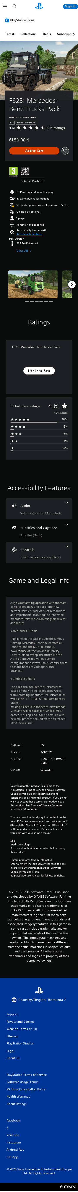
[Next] (72, 284)
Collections (28, 34)
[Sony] (68, 1190)
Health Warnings (20, 844)
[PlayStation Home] (39, 6)
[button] (29, 234)
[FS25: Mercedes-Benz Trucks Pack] (33, 284)
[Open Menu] (5, 6)
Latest (9, 34)
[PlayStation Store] (20, 20)
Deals (47, 34)
